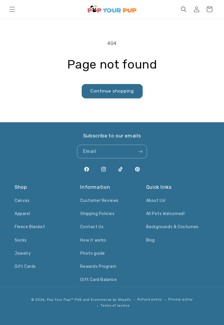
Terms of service (115, 305)
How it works (93, 240)
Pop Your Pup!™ (60, 300)
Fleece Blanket (30, 226)
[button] (12, 9)
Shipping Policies (97, 213)
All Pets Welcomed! (165, 213)
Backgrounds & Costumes (172, 226)
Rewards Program (98, 266)
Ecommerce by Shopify (111, 300)
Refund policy (149, 299)
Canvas (22, 200)
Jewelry (23, 253)
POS (78, 300)
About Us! (156, 200)
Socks (21, 240)
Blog (150, 240)
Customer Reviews (99, 200)
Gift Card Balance (98, 279)
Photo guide (92, 253)
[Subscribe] (140, 151)
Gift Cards (25, 266)
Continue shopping (112, 91)
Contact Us (92, 226)
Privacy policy (180, 299)
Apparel (22, 213)
